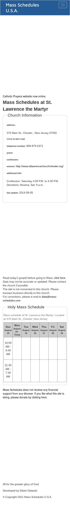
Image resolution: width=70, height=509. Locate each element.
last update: (12, 193)
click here (59, 277)
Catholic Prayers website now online (24, 96)
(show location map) (16, 139)
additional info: (14, 173)
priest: (10, 153)
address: (11, 125)
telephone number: (16, 146)
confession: (12, 159)
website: (11, 166)
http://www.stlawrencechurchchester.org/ (39, 166)
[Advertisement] (35, 54)
